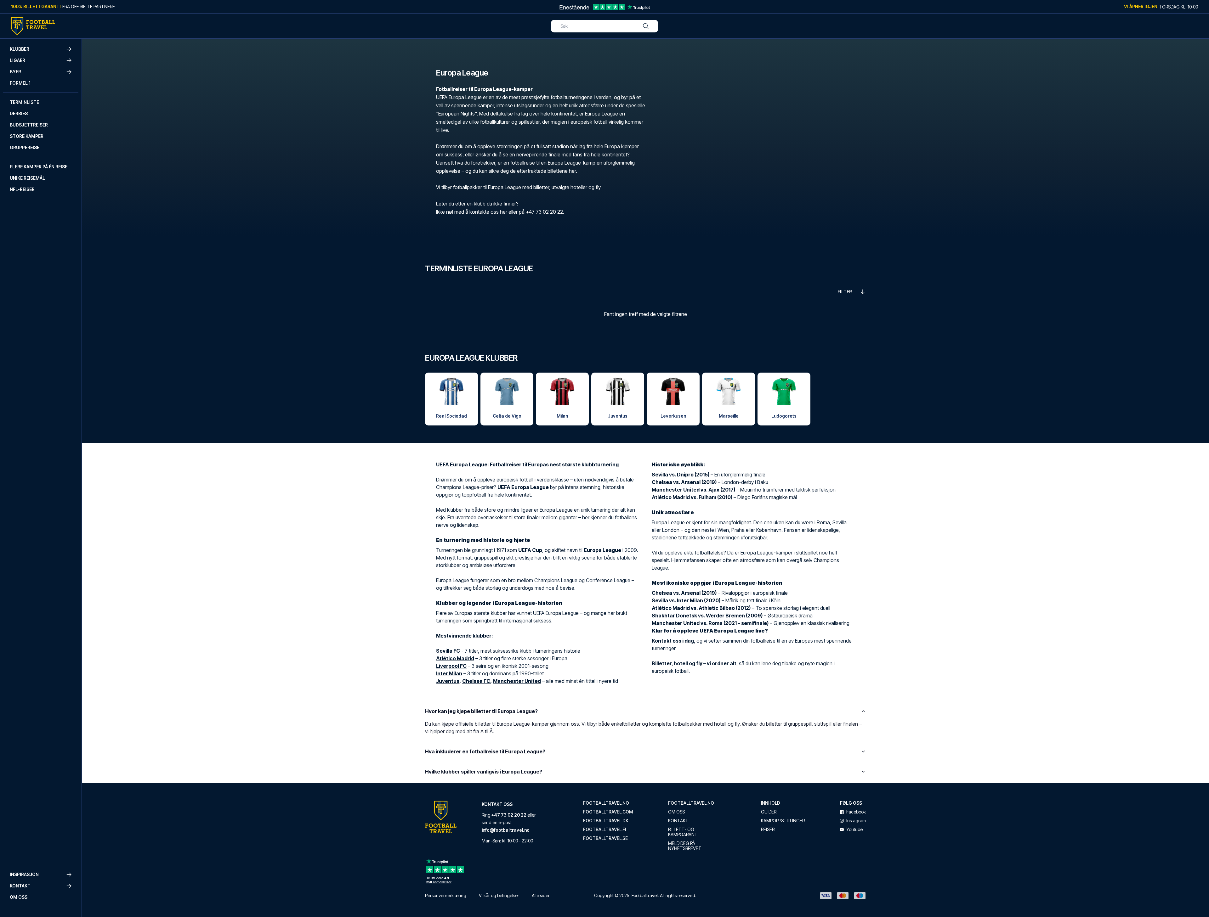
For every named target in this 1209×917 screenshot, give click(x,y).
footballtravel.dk (605, 820)
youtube (854, 829)
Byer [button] (15, 71)
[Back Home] (33, 26)
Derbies (19, 113)
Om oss (18, 897)
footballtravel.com (608, 811)
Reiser (768, 829)
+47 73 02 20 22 (508, 815)
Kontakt (678, 820)
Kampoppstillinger (783, 820)
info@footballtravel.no (506, 830)
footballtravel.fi (604, 829)
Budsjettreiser (29, 124)
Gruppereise (24, 147)
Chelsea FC (476, 681)
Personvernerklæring (445, 895)
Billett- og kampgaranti (683, 832)
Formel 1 (20, 83)
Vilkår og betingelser (499, 895)
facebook (856, 811)
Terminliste (24, 102)
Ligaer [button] (17, 60)
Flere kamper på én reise (38, 166)
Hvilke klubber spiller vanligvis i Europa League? (483, 771)
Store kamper (26, 136)
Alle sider (541, 895)
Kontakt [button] (20, 885)
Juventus (447, 681)
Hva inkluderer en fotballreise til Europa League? (485, 751)
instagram (856, 820)
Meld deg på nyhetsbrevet (684, 846)
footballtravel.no (606, 803)
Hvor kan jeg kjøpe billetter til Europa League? (481, 711)
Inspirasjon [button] (24, 874)
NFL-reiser (22, 189)
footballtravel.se (605, 838)
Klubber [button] (19, 49)
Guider (768, 811)
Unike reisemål (27, 178)
